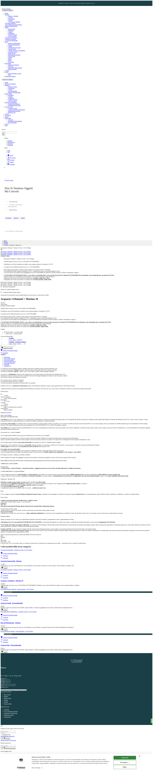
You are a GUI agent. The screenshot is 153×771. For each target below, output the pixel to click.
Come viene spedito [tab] (9, 360)
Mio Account (7, 694)
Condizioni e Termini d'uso (10, 713)
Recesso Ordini (8, 704)
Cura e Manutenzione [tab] (9, 363)
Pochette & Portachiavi (14, 44)
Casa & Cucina (12, 49)
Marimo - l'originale (13, 16)
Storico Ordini (7, 698)
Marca (2, 415)
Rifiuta (125, 767)
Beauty (10, 60)
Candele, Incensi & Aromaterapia (16, 50)
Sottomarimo (11, 19)
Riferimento (4, 416)
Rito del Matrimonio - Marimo (11, 623)
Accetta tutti (124, 757)
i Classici (10, 17)
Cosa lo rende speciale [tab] (9, 358)
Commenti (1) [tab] (7, 366)
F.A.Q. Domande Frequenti (11, 711)
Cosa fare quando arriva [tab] (10, 361)
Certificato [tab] (6, 364)
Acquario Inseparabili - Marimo (11, 561)
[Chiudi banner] (139, 756)
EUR (8, 150)
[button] (10, 23)
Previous (3, 256)
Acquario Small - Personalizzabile (12, 603)
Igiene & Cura (11, 53)
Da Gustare (11, 62)
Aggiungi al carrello (6, 348)
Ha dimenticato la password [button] (8, 736)
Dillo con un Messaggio (14, 43)
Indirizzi (6, 696)
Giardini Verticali (12, 34)
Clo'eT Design (7, 415)
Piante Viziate (11, 29)
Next (8, 256)
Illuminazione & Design (14, 55)
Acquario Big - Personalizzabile (11, 645)
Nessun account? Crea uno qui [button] (8, 740)
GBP (8, 152)
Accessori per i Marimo (14, 22)
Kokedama (11, 30)
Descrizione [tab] (7, 357)
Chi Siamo (6, 709)
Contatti (6, 702)
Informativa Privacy (9, 715)
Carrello (6, 700)
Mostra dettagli (36, 767)
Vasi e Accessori (12, 36)
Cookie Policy (7, 717)
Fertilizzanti (11, 33)
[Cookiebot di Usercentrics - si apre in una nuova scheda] (21, 768)
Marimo (10, 57)
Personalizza (123, 762)
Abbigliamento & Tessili (14, 47)
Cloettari (10, 32)
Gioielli (10, 46)
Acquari (10, 20)
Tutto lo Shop (11, 56)
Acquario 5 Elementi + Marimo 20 (12, 581)
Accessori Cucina (12, 52)
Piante (9, 59)
